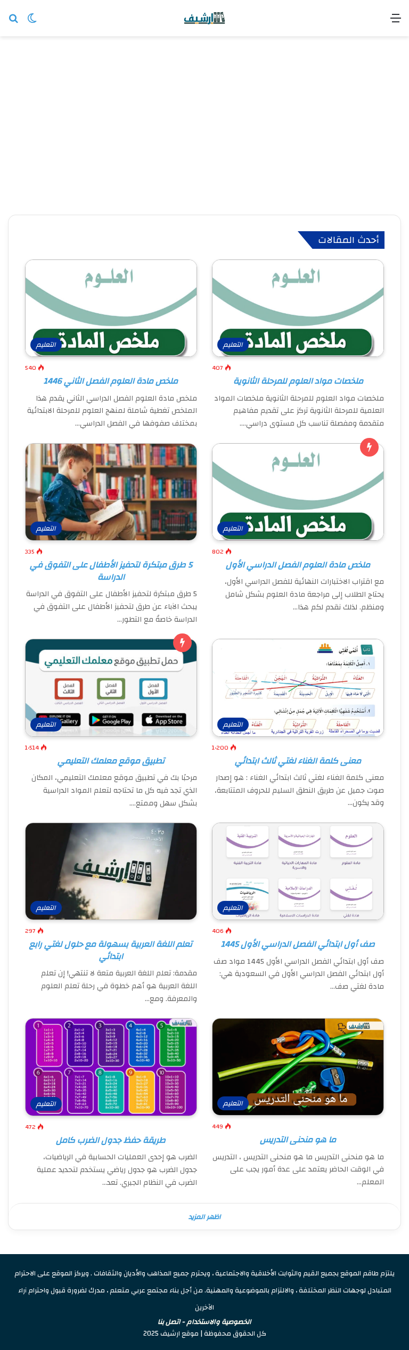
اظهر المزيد (205, 1216)
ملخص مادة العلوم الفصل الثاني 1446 (111, 381)
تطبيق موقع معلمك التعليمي (111, 761)
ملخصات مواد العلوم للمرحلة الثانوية (298, 381)
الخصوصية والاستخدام (219, 1321)
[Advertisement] (204, 126)
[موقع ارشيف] (204, 18)
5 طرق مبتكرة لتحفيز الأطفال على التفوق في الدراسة (111, 570)
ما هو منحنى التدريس (298, 1140)
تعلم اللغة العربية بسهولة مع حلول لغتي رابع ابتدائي (110, 950)
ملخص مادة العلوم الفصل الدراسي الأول (298, 565)
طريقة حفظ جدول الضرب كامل (111, 1140)
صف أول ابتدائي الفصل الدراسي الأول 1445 (298, 944)
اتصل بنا (169, 1321)
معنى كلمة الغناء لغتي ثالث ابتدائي (298, 761)
